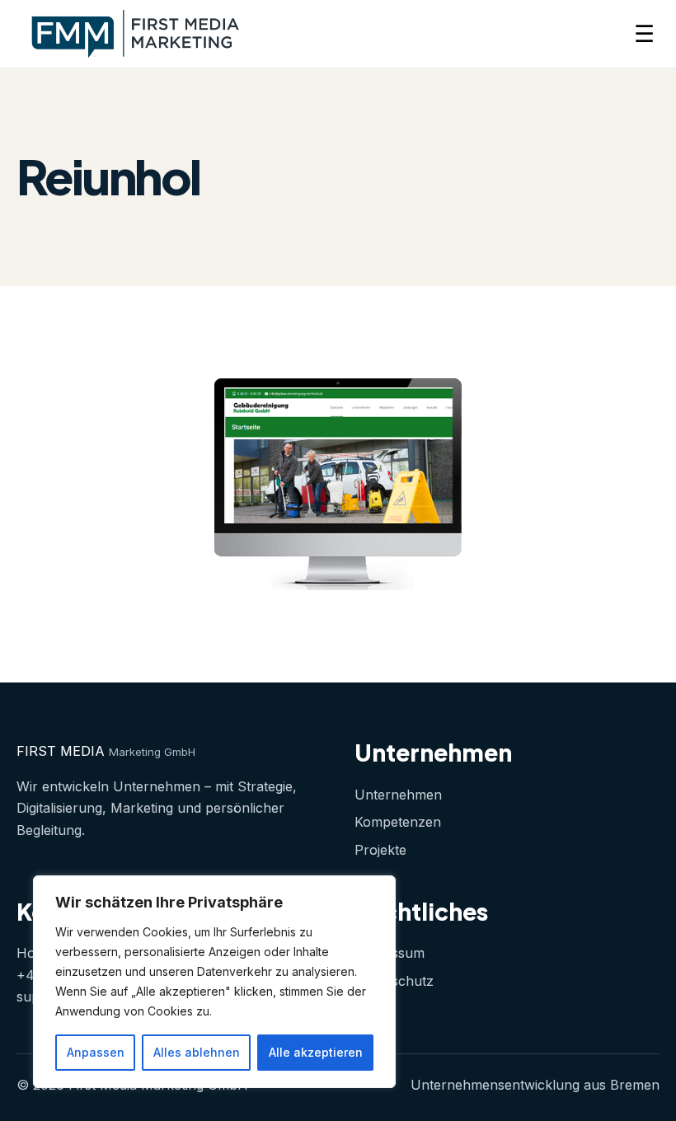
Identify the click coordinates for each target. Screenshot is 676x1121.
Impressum (389, 953)
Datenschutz (394, 981)
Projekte (380, 850)
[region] (214, 981)
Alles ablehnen (196, 1052)
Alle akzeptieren (316, 1052)
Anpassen (95, 1052)
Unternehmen (398, 794)
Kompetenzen (397, 822)
